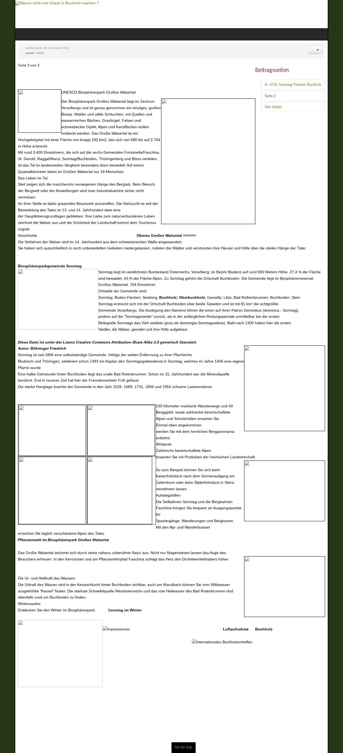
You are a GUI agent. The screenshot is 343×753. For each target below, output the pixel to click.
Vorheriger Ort (151, 750)
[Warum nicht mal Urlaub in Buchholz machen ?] (42, 3)
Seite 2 (284, 96)
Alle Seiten (287, 107)
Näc (198, 750)
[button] (330, 50)
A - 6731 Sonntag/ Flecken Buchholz (307, 85)
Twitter (325, 13)
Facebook (315, 13)
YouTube (334, 13)
